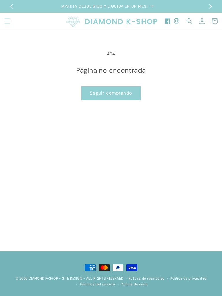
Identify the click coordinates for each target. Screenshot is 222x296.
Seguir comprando (111, 93)
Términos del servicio (97, 284)
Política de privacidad (188, 278)
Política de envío (134, 284)
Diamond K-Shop (43, 278)
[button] (7, 21)
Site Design (72, 278)
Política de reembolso (147, 278)
